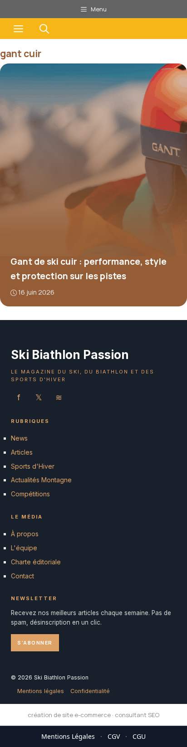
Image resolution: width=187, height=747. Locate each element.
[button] (44, 28)
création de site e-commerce (69, 715)
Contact (22, 575)
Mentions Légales (68, 736)
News (19, 438)
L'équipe (24, 548)
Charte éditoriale (36, 561)
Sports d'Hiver (32, 466)
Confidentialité (90, 691)
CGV (114, 736)
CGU (139, 736)
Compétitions (30, 494)
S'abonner (35, 642)
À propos (25, 534)
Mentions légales (40, 691)
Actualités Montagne (41, 480)
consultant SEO (137, 715)
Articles (22, 452)
